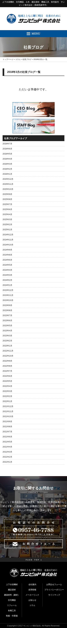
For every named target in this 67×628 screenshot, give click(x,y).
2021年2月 (7, 457)
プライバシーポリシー (54, 590)
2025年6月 (7, 209)
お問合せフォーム (54, 584)
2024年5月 (7, 265)
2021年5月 (7, 442)
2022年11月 (8, 351)
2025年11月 (8, 184)
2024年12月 (8, 235)
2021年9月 (7, 421)
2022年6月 (7, 376)
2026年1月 (7, 174)
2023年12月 (8, 290)
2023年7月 (7, 315)
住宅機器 (12, 600)
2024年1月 (7, 285)
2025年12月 (8, 179)
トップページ (8, 59)
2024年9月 (7, 250)
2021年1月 (7, 462)
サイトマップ (54, 595)
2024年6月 (7, 260)
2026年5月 (7, 154)
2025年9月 (7, 194)
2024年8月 (7, 255)
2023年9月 (7, 305)
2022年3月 (7, 391)
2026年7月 (7, 144)
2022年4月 (7, 386)
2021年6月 (7, 437)
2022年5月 (7, 381)
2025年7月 (7, 204)
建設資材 (12, 590)
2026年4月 (7, 159)
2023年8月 (7, 310)
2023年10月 (8, 300)
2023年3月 (7, 336)
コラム (18, 59)
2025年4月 (7, 214)
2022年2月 (7, 396)
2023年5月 (7, 325)
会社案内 (32, 584)
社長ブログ (27, 59)
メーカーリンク (32, 595)
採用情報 (32, 590)
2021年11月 (8, 411)
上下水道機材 (12, 584)
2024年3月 (7, 275)
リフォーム (12, 605)
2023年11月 (8, 295)
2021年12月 (8, 406)
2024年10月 (8, 245)
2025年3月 (7, 219)
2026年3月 (7, 164)
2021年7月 (7, 432)
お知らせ (32, 600)
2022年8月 (7, 366)
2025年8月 (7, 199)
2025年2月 (7, 224)
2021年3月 (7, 452)
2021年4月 (7, 447)
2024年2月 (7, 280)
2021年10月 (8, 416)
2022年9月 (7, 361)
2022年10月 (8, 356)
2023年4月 (7, 330)
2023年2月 (7, 341)
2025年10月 (8, 189)
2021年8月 (7, 426)
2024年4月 (7, 270)
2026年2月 (7, 169)
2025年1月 (7, 229)
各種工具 (12, 610)
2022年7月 (7, 371)
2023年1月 (7, 346)
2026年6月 (7, 149)
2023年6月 (7, 320)
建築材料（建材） (12, 595)
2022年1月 (7, 401)
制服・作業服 (12, 616)
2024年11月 (8, 240)
